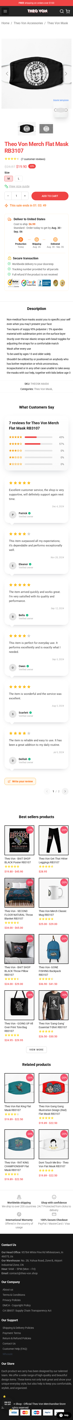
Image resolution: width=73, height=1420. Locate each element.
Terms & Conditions (14, 1294)
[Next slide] (66, 74)
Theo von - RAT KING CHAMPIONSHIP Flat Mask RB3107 (16, 1166)
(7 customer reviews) (33, 159)
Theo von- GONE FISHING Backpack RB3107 (50, 971)
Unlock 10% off (7, 1403)
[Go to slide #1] (27, 128)
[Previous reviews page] (47, 791)
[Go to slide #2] (46, 128)
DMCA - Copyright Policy (17, 1305)
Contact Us (9, 1343)
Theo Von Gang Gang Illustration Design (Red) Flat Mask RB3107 (53, 1110)
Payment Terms (12, 1333)
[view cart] (68, 11)
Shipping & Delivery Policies (18, 1327)
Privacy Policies (12, 1300)
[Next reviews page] (65, 791)
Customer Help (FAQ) (15, 1348)
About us (8, 1289)
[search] (62, 11)
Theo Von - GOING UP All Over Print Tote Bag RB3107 (18, 1027)
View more (36, 1049)
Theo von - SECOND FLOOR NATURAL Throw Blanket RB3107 (18, 915)
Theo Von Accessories (28, 23)
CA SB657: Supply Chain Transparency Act (27, 1310)
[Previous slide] (7, 74)
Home (5, 23)
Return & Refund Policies (17, 1338)
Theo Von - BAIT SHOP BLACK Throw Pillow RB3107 (17, 971)
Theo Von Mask (57, 23)
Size (7, 172)
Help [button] (66, 1415)
